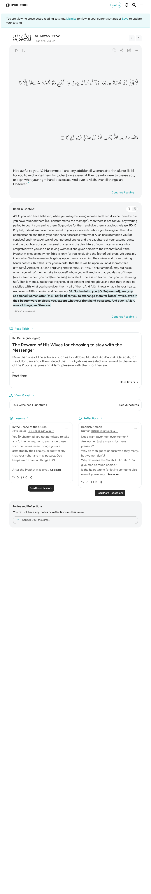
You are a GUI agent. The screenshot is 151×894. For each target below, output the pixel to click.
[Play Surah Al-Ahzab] (16, 50)
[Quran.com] (17, 5)
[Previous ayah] (132, 38)
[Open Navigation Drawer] (141, 5)
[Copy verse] (114, 50)
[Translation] (134, 209)
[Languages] (126, 5)
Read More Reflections (110, 492)
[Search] (134, 5)
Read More (19, 375)
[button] (137, 83)
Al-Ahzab (42, 36)
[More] (136, 50)
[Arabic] (129, 209)
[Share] (121, 50)
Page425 (40, 41)
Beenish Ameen (91, 427)
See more (56, 469)
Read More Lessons (41, 488)
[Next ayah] (139, 38)
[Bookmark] (23, 50)
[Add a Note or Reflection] (129, 50)
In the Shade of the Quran (29, 427)
